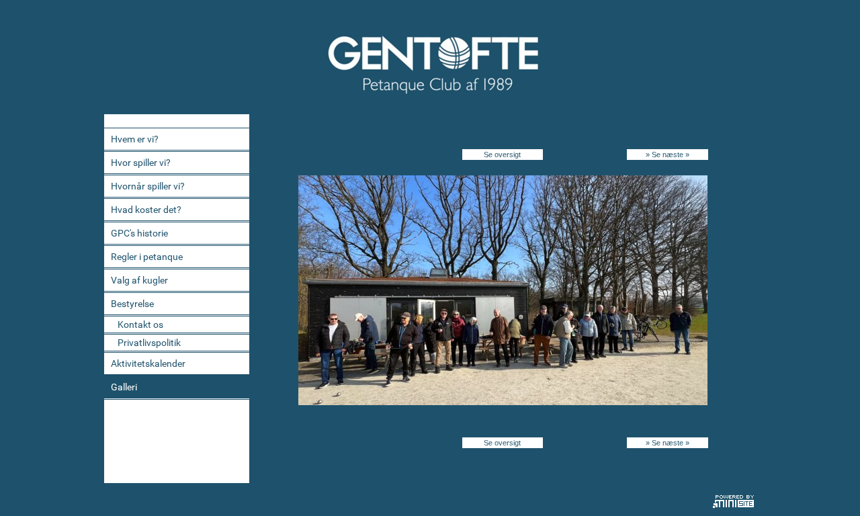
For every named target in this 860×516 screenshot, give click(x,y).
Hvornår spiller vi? (148, 186)
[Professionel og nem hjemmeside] (734, 500)
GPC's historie (139, 233)
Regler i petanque (147, 256)
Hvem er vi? (135, 139)
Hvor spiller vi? (141, 162)
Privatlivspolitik (149, 342)
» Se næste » (667, 154)
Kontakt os (140, 324)
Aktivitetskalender (148, 363)
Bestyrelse (132, 303)
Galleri (124, 387)
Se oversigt (502, 154)
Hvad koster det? (146, 209)
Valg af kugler (139, 280)
